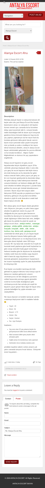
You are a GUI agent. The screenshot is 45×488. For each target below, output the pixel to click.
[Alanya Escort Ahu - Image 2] (15, 108)
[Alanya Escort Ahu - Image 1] (8, 108)
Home (4, 45)
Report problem (12, 375)
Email (6, 420)
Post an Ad (36, 15)
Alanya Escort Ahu (16, 53)
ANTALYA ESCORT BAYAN (22, 484)
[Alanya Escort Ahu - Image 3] (22, 108)
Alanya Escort (12, 45)
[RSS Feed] (4, 2)
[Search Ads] (7, 37)
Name (6, 413)
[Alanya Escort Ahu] (19, 86)
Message (7, 435)
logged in (16, 390)
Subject (7, 428)
